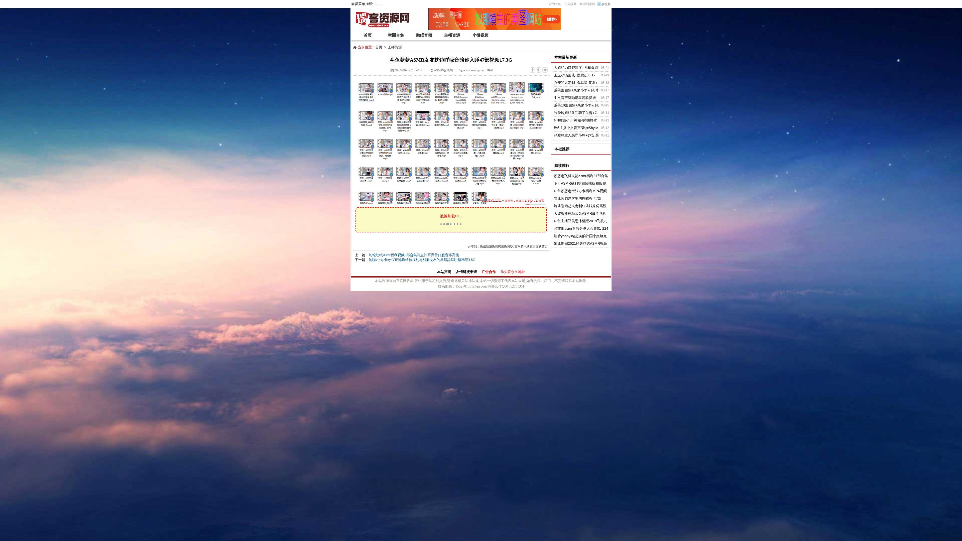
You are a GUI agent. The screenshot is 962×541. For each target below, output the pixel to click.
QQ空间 (515, 246)
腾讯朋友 (527, 246)
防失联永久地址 (513, 272)
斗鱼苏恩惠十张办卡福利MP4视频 (580, 191)
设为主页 (555, 4)
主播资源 (395, 47)
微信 (483, 246)
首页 (378, 47)
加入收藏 (570, 4)
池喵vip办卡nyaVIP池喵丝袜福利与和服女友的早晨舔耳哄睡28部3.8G (422, 260)
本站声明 (444, 272)
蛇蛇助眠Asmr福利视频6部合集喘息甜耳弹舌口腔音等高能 (414, 255)
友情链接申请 (466, 272)
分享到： (474, 246)
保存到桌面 (587, 4)
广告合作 (489, 272)
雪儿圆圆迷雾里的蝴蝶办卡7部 (578, 198)
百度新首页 (540, 246)
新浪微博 (492, 246)
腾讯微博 (504, 246)
